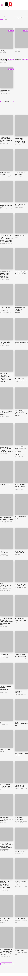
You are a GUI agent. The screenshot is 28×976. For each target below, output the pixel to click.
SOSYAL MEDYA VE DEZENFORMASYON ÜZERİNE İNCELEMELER (6, 786)
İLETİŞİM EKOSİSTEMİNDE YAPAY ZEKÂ (6, 205)
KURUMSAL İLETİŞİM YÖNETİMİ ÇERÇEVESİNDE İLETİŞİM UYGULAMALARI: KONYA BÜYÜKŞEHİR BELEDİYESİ (6, 238)
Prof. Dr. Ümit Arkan (19, 823)
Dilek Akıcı (17, 589)
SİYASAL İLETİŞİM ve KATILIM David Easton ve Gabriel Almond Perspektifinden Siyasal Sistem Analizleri (6, 846)
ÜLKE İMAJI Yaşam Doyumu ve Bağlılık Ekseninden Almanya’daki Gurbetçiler (21, 413)
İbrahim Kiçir (3, 822)
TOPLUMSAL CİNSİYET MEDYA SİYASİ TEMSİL (20, 619)
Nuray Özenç (17, 61)
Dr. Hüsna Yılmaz (4, 890)
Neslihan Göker (3, 922)
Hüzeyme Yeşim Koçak (4, 93)
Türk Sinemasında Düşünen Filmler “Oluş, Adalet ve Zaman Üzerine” (6, 585)
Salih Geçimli (3, 753)
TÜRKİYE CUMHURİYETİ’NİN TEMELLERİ (4, 552)
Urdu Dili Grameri (19, 59)
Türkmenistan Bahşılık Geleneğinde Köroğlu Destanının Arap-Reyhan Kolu (6, 139)
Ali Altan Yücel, (3, 176)
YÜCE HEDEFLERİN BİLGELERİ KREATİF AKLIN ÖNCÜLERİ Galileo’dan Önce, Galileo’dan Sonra (5, 274)
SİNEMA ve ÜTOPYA (20, 919)
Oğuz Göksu (17, 520)
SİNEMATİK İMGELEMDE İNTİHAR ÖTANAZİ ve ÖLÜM (21, 883)
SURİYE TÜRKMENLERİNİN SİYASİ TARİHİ (21, 724)
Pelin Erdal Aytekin (19, 207)
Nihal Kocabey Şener (19, 176)
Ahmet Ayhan (3, 52)
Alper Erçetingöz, (4, 588)
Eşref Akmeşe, (18, 920)
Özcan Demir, (18, 952)
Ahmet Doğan (3, 62)
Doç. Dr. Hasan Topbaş (5, 851)
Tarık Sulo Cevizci (4, 453)
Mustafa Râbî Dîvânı (20, 235)
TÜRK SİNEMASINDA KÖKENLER (20, 205)
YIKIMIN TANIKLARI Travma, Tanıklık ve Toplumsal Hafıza (5, 309)
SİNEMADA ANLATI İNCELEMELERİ (5, 919)
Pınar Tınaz (17, 314)
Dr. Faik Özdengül (4, 724)
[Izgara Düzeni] (1, 18)
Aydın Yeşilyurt (3, 692)
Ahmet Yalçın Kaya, (4, 209)
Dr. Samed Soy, (18, 417)
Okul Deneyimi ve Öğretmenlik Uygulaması (6, 60)
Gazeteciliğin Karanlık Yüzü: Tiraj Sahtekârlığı (20, 655)
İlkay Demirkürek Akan (20, 622)
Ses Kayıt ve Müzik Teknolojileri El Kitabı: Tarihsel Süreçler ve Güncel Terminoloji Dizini (21, 141)
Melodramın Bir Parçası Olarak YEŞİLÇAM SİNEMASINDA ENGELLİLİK (20, 310)
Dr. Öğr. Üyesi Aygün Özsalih (21, 788)
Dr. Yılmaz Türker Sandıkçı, (21, 821)
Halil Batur (17, 237)
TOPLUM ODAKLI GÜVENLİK (4, 655)
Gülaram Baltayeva (4, 143)
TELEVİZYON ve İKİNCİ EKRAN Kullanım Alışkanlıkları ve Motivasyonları (5, 689)
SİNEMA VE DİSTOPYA (20, 950)
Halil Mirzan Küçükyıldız (20, 694)
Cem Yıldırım (17, 554)
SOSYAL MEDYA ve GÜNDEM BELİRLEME (20, 785)
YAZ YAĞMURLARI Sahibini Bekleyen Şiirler (21, 379)
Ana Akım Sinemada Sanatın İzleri (5, 173)
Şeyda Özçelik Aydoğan (5, 956)
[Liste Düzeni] (5, 18)
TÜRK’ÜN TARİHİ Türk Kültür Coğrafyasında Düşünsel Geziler (20, 486)
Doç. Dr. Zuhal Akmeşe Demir (21, 886)
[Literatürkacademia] (8, 5)
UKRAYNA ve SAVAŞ (5, 484)
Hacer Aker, (2, 312)
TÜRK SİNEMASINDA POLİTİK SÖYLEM (20, 551)
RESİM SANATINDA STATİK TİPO (5, 750)
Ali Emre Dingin (18, 344)
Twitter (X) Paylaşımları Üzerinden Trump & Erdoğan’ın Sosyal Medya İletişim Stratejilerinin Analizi (6, 621)
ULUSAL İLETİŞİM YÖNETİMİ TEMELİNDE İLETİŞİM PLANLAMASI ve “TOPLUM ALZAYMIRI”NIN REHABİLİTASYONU (21, 450)
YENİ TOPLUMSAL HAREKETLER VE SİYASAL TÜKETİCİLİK (6, 819)
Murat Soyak (17, 51)
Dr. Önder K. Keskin (4, 279)
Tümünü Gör (6, 101)
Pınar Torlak (8, 312)
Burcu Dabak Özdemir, (5, 521)
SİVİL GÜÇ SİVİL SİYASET (21, 851)
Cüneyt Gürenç (18, 144)
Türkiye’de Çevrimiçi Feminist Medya (20, 173)
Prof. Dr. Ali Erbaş (19, 456)
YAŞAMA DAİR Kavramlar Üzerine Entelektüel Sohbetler (6, 413)
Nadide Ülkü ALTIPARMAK (6, 243)
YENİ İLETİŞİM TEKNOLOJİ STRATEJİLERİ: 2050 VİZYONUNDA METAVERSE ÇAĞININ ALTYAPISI (5, 377)
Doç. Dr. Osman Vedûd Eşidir (21, 658)
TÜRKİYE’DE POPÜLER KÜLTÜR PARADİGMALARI (6, 518)
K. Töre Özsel (7, 590)
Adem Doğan (17, 275)
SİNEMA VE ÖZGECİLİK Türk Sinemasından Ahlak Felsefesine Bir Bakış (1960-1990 (6, 952)
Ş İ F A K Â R (3, 723)
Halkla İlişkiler (3, 51)
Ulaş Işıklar (9, 176)
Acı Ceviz (17, 50)
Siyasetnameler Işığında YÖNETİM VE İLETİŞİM (21, 272)
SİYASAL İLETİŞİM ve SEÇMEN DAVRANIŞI (20, 818)
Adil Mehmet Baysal (19, 381)
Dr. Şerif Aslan (18, 756)
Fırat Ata (11, 209)
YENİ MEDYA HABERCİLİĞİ (21, 342)
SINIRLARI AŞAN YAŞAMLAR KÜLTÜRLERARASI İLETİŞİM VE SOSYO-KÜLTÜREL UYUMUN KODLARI (5, 885)
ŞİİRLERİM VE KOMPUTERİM (18, 692)
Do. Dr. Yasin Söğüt (4, 383)
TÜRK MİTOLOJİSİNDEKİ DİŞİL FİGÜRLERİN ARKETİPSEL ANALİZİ (21, 585)
